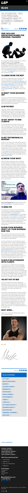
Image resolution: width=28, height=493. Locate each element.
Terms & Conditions (22, 487)
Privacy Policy (3, 488)
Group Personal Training (8, 454)
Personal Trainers (10, 412)
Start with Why (8, 204)
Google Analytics (14, 214)
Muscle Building (9, 381)
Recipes (5, 384)
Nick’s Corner (8, 394)
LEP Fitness (4, 2)
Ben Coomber (4, 84)
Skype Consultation (6, 452)
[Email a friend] (26, 28)
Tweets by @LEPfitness (7, 442)
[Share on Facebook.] (22, 28)
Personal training (6, 448)
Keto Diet (6, 415)
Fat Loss (6, 379)
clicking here (12, 71)
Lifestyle (6, 402)
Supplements (7, 397)
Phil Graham (11, 84)
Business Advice (8, 407)
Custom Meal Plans (6, 449)
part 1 (9, 69)
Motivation (7, 410)
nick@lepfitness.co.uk (9, 477)
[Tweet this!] (20, 28)
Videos (5, 399)
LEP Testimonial (7, 154)
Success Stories (8, 386)
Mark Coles (23, 82)
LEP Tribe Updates (9, 405)
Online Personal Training (8, 451)
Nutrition (6, 392)
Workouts (6, 389)
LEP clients (9, 88)
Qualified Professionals (13, 487)
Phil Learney (17, 82)
